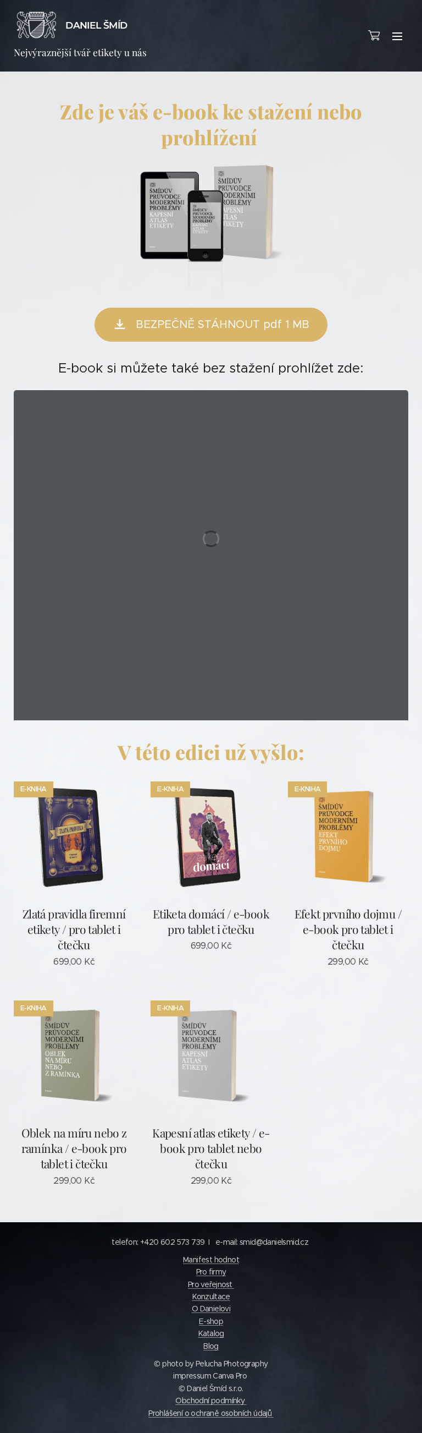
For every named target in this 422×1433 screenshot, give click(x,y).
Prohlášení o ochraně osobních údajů (210, 1413)
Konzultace (211, 1296)
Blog (211, 1346)
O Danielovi (211, 1309)
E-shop (211, 1321)
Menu (397, 36)
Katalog (211, 1333)
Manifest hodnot (211, 1260)
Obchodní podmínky (210, 1400)
